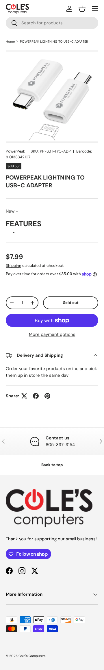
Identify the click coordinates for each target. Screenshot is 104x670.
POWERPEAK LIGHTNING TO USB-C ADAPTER (54, 41)
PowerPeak (15, 151)
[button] (82, 8)
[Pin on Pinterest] (47, 396)
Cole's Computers (32, 656)
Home (10, 41)
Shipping (13, 265)
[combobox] (52, 23)
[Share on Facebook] (36, 396)
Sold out (71, 302)
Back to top (52, 464)
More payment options (52, 334)
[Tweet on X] (24, 396)
